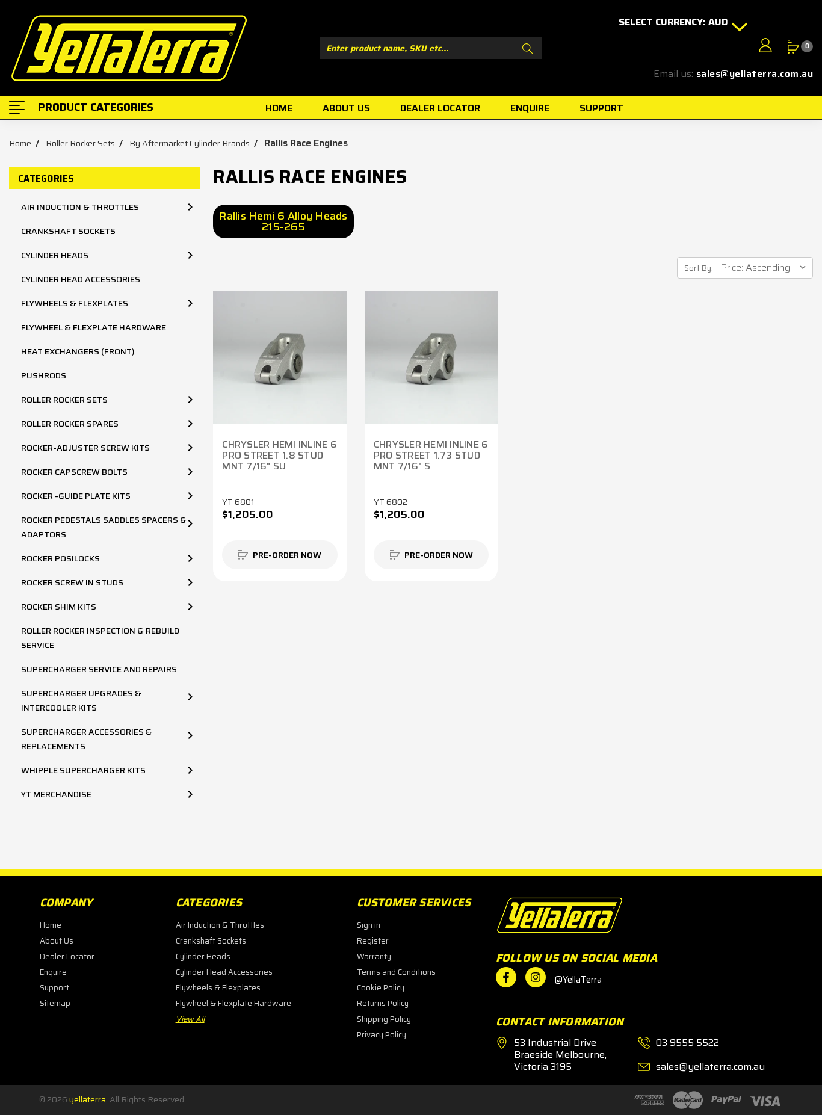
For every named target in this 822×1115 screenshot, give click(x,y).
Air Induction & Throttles (80, 207)
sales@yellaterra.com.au (755, 74)
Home (50, 925)
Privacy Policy (381, 1034)
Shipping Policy (384, 1019)
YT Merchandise (56, 794)
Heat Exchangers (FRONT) (78, 351)
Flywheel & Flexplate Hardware (93, 327)
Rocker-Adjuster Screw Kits (85, 447)
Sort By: (698, 268)
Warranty (374, 956)
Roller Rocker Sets (64, 399)
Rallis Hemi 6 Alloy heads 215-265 (283, 221)
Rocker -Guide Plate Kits (76, 495)
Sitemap (55, 1003)
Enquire (53, 972)
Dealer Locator (67, 956)
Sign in (368, 925)
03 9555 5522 (687, 1043)
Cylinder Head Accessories (80, 279)
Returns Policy (383, 1003)
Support (54, 987)
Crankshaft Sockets (68, 231)
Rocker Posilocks (60, 558)
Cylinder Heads (54, 255)
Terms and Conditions (396, 972)
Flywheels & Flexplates (74, 303)
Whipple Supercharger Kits (83, 770)
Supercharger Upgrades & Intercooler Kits (81, 700)
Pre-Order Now (287, 554)
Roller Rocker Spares (70, 423)
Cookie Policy (380, 987)
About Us (56, 940)
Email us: (673, 74)
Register (373, 940)
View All (190, 1019)
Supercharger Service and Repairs (99, 669)
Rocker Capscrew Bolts (74, 471)
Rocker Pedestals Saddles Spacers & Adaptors (104, 527)
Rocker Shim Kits (58, 606)
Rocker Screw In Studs (72, 582)
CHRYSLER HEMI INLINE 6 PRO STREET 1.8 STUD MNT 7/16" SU (279, 455)
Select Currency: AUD (675, 22)
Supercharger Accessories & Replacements (86, 739)
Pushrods (43, 375)
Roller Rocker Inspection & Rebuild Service (100, 638)
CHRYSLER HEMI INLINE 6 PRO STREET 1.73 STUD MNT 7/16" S (431, 455)
